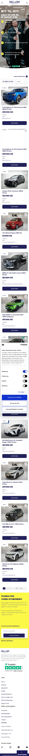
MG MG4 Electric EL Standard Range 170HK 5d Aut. (12, 441)
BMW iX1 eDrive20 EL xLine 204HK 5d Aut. (14, 274)
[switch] (25, 376)
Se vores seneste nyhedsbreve (10, 626)
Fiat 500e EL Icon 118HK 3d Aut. (13, 524)
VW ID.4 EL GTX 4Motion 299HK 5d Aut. (13, 565)
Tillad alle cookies (14, 397)
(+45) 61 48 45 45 (6, 726)
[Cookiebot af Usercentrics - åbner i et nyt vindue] (20, 345)
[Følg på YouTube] (27, 747)
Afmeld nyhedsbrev (7, 641)
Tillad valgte (14, 403)
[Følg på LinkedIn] (18, 747)
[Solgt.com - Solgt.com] (14, 2)
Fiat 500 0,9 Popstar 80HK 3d (12, 233)
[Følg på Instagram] (10, 747)
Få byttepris (14, 123)
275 (21, 588)
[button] (2, 3)
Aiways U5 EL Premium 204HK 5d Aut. (12, 192)
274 (17, 588)
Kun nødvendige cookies (14, 409)
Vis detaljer (21, 392)
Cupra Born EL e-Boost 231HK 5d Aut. (12, 483)
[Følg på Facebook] (2, 747)
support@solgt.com (7, 730)
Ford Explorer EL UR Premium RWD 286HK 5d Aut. (14, 108)
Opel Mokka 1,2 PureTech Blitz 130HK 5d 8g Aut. (12, 315)
